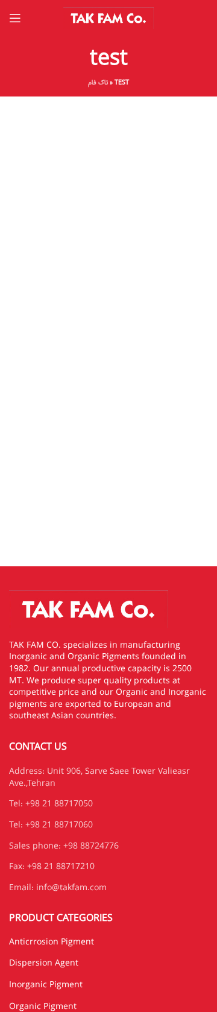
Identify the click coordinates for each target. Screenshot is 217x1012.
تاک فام (98, 82)
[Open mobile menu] (15, 18)
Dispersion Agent (43, 963)
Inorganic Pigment (46, 984)
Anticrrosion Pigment (51, 942)
